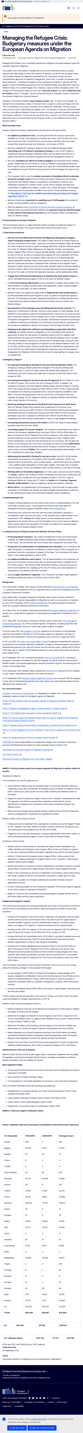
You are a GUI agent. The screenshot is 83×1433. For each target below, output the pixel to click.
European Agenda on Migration (63, 610)
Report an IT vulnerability (11, 1402)
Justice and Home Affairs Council (34, 641)
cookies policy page (38, 1419)
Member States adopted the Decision (38, 678)
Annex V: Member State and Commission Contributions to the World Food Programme (38, 725)
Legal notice (6, 1406)
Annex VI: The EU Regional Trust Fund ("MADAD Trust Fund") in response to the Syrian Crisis (41, 730)
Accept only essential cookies (42, 1428)
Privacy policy (62, 1402)
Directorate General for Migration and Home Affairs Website (27, 759)
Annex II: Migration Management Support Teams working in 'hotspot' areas (33, 708)
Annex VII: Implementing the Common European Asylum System (29, 737)
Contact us (56, 1398)
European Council (30, 631)
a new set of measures (53, 658)
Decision (49, 671)
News (6, 31)
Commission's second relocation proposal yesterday (50, 207)
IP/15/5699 (57, 509)
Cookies (50, 1402)
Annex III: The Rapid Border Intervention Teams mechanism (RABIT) (30, 713)
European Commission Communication (18, 693)
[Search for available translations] (27, 196)
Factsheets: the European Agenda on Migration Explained (26, 750)
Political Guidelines (37, 603)
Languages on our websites (34, 1402)
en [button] (68, 8)
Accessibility (19, 1406)
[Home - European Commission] (8, 7)
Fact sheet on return (10, 754)
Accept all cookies (17, 1428)
